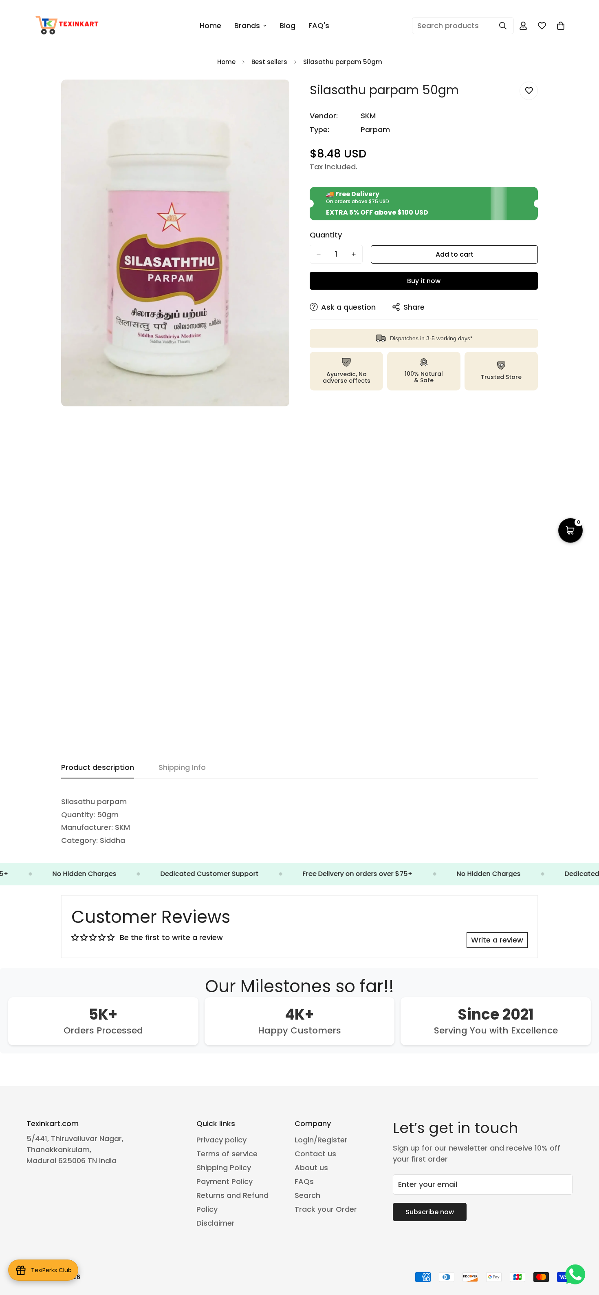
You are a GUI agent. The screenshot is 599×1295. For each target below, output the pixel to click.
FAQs (304, 1181)
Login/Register (321, 1140)
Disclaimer (215, 1223)
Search (307, 1195)
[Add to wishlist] (529, 91)
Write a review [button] (497, 940)
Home (210, 25)
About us (311, 1167)
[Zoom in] (282, 97)
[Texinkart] (68, 25)
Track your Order (326, 1209)
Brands (247, 25)
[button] (560, 25)
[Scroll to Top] (583, 1250)
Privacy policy (221, 1140)
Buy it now (423, 281)
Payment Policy (224, 1181)
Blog (287, 25)
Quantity (326, 235)
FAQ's (318, 25)
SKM (368, 116)
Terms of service (227, 1154)
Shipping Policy (223, 1167)
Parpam (375, 129)
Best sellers (269, 62)
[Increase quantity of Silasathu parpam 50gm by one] (353, 254)
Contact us (315, 1154)
